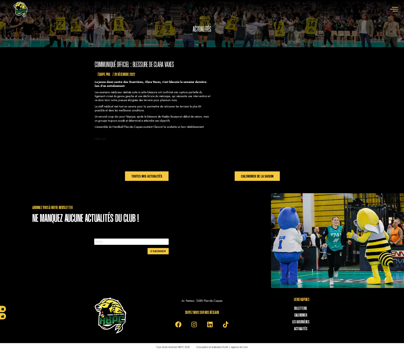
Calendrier (300, 315)
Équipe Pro (104, 74)
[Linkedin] (210, 324)
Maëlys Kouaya (170, 117)
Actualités (300, 329)
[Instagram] (194, 324)
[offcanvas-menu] (394, 9)
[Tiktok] (225, 324)
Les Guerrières (300, 322)
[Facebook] (178, 324)
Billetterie (300, 308)
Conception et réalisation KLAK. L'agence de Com (222, 347)
